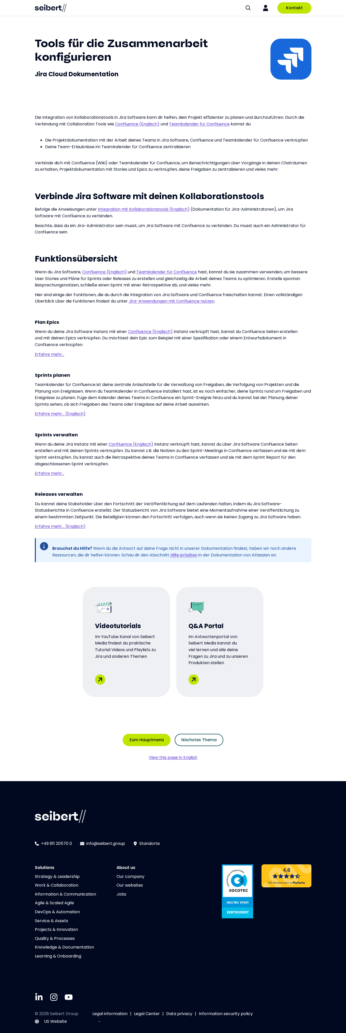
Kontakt (294, 8)
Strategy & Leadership (57, 876)
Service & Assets (51, 921)
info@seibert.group (105, 843)
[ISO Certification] (237, 891)
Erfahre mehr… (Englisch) (60, 414)
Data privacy (179, 1014)
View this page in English (173, 757)
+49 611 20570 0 (56, 843)
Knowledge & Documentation (64, 947)
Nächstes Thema (199, 740)
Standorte (149, 843)
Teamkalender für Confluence (199, 124)
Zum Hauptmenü (146, 740)
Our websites (130, 885)
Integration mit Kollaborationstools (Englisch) (144, 209)
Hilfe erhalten (183, 555)
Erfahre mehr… (49, 354)
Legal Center (147, 1014)
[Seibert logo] (51, 8)
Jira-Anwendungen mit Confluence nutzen (171, 301)
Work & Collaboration (56, 885)
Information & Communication (65, 894)
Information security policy (226, 1014)
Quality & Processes (55, 938)
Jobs (121, 894)
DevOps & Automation (57, 912)
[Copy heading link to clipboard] (116, 55)
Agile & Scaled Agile (54, 903)
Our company (130, 876)
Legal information (110, 1014)
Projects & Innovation (56, 929)
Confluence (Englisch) (137, 124)
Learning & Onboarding (58, 956)
